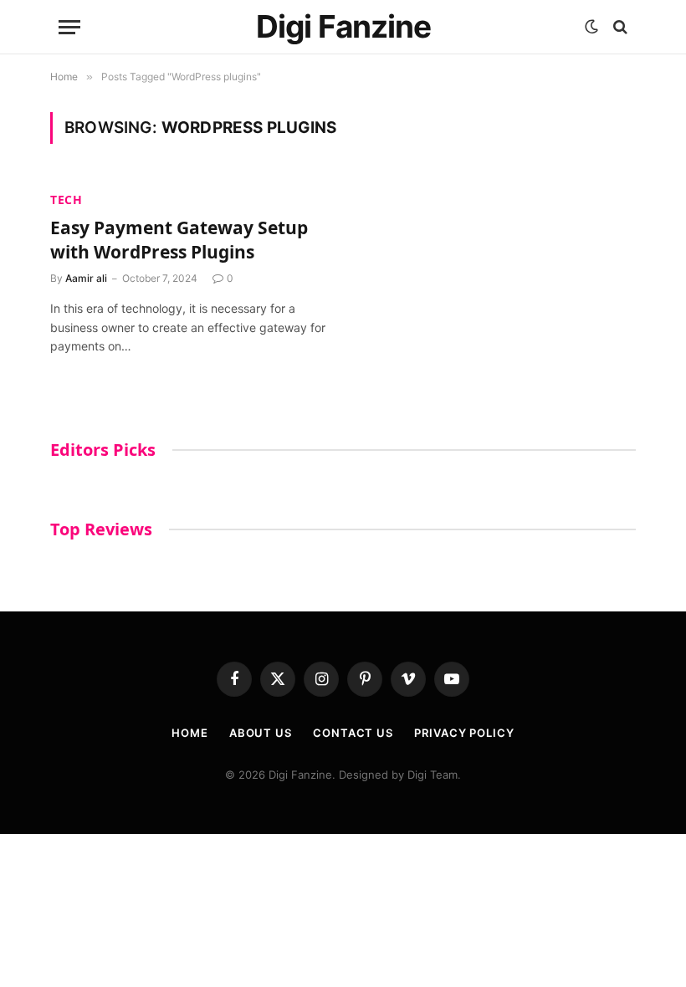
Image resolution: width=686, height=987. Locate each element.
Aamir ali (86, 278)
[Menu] (69, 27)
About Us (260, 732)
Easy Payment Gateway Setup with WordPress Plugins (179, 239)
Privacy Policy (464, 732)
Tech (66, 199)
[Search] (618, 27)
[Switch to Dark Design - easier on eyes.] (591, 26)
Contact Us (353, 732)
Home (190, 732)
